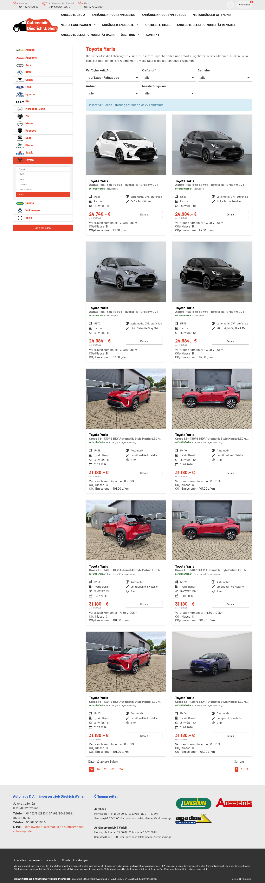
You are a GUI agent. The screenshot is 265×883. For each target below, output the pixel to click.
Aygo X (22, 169)
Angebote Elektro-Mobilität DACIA (88, 34)
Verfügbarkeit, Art (98, 70)
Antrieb (91, 86)
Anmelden (20, 860)
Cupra (29, 79)
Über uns (128, 34)
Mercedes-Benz (35, 108)
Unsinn (29, 203)
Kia (27, 101)
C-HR (21, 179)
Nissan (29, 123)
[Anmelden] (230, 5)
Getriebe (204, 70)
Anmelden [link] (45, 227)
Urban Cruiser (25, 189)
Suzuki (29, 152)
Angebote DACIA (73, 14)
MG (27, 116)
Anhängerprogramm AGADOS (164, 14)
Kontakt (152, 34)
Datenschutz (52, 860)
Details (144, 214)
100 (112, 769)
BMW (28, 72)
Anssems (31, 57)
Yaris (21, 194)
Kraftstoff (149, 70)
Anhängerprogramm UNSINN (113, 14)
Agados (30, 49)
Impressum (35, 860)
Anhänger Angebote (118, 25)
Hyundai (30, 94)
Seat (28, 137)
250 (120, 769)
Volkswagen (32, 210)
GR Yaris (23, 184)
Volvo (28, 217)
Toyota (29, 159)
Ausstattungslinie (154, 86)
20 (98, 769)
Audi (28, 65)
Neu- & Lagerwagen (76, 25)
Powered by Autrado (241, 878)
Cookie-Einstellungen (75, 860)
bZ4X (21, 174)
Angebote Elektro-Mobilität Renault (206, 25)
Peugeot (30, 130)
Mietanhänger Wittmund (212, 14)
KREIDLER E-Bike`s (158, 25)
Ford (28, 86)
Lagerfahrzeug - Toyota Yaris (126, 175)
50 (105, 769)
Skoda (29, 145)
